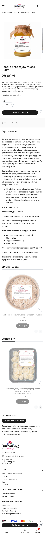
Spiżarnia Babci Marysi (21, 12)
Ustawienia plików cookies (12, 514)
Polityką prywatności (11, 434)
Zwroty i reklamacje (9, 511)
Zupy (33, 12)
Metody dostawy (8, 496)
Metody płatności (8, 494)
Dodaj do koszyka (20, 112)
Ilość (3, 101)
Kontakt (5, 485)
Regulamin (33, 426)
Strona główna (7, 12)
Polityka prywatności (9, 508)
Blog (3, 482)
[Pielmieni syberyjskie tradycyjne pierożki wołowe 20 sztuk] (22, 366)
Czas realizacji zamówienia (12, 474)
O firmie (5, 476)
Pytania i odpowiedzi (9, 479)
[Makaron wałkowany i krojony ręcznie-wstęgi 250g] (22, 292)
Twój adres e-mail (9, 415)
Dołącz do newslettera (14, 420)
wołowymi (36, 179)
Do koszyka (22, 326)
